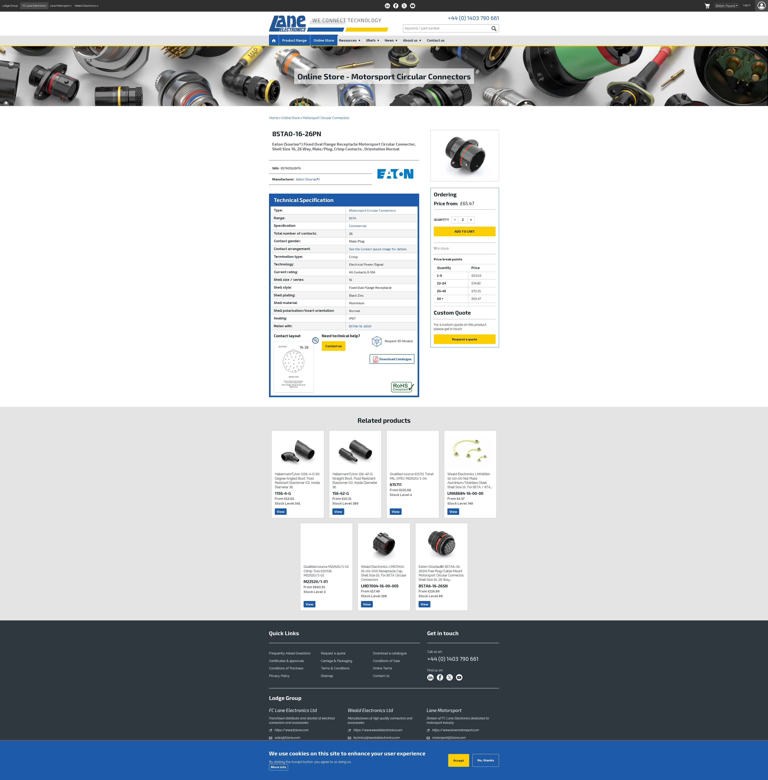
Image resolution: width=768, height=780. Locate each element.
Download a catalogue (390, 653)
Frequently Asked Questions (290, 653)
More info (278, 767)
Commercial (357, 226)
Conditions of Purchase (286, 668)
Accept (458, 760)
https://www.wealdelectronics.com (377, 730)
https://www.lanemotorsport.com (455, 730)
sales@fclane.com (287, 738)
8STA (352, 218)
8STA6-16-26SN (360, 326)
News (389, 40)
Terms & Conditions (335, 668)
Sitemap (327, 676)
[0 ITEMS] (707, 5)
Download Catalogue (395, 359)
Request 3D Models (398, 341)
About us (410, 40)
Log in (746, 5)
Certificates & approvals (286, 661)
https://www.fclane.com (291, 730)
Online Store (324, 40)
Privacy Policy (279, 676)
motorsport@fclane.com (448, 738)
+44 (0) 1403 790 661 (473, 18)
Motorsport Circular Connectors (326, 118)
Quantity (441, 219)
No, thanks (485, 760)
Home (273, 118)
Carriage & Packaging (336, 661)
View (281, 511)
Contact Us (381, 676)
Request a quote (464, 339)
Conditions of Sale (386, 661)
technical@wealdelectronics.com (376, 738)
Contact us (436, 40)
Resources (348, 40)
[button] (761, 6)
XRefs (371, 40)
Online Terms (382, 668)
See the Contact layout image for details (378, 249)
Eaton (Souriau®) (308, 179)
